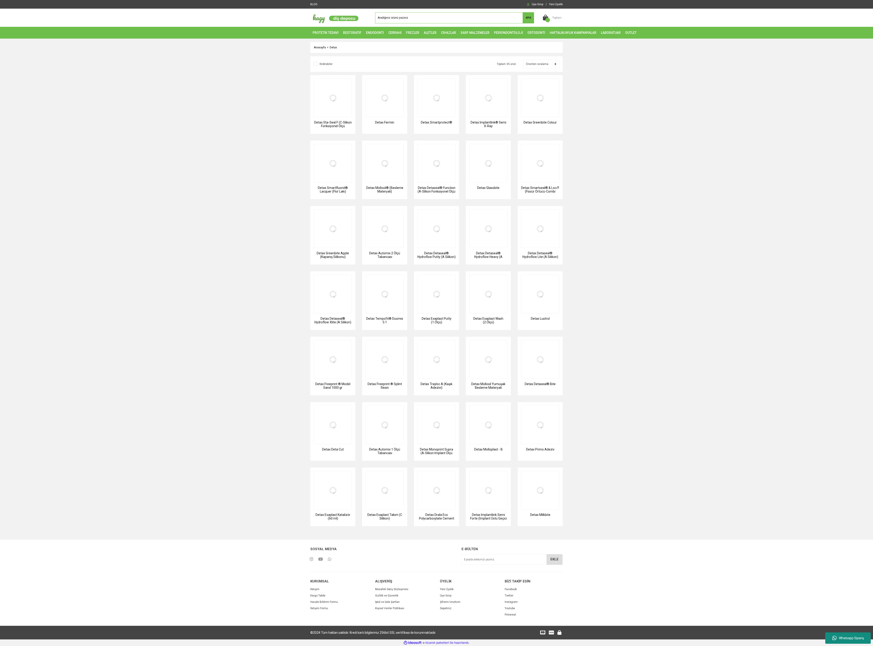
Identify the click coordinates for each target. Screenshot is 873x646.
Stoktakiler (326, 64)
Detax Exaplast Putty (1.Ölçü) (437, 320)
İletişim (314, 589)
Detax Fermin (384, 122)
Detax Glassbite (488, 188)
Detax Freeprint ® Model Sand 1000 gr (332, 385)
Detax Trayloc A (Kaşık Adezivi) (436, 385)
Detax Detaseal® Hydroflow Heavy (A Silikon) (488, 255)
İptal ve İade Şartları (387, 602)
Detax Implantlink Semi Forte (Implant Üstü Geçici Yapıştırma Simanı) (488, 516)
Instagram (511, 602)
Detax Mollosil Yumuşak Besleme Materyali (488, 385)
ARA (528, 17)
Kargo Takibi (317, 595)
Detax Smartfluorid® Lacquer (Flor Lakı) (333, 189)
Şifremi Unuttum (450, 602)
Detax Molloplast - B (488, 449)
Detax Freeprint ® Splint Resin (385, 385)
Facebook (511, 589)
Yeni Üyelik (447, 589)
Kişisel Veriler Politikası (389, 608)
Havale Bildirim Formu (324, 602)
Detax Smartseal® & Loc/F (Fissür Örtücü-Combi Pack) (540, 189)
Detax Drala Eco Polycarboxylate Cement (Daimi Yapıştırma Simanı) (436, 516)
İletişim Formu (319, 608)
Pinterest (510, 614)
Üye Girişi (446, 595)
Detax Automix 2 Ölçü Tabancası (384, 255)
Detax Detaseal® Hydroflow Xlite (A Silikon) (332, 320)
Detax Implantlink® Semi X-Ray (488, 124)
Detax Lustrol (540, 318)
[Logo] (334, 17)
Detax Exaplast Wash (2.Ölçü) (488, 320)
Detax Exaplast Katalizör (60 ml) (333, 516)
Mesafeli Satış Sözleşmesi (391, 589)
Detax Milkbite (540, 515)
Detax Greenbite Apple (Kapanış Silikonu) (333, 255)
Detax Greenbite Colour (540, 122)
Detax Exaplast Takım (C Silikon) (384, 516)
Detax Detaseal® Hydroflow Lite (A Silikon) (540, 255)
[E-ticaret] (436, 643)
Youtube (510, 608)
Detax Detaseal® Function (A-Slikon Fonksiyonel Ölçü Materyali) (436, 189)
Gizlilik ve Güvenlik (386, 595)
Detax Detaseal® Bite (540, 384)
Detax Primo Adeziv (540, 449)
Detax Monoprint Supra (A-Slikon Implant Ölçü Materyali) (436, 451)
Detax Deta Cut (333, 449)
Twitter (509, 595)
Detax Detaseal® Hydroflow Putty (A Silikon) (436, 255)
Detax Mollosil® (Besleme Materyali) (384, 189)
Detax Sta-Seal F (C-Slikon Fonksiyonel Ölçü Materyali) (333, 124)
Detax (333, 47)
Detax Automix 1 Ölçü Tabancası (384, 451)
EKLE (554, 559)
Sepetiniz (446, 608)
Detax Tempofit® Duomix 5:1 (384, 320)
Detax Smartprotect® (436, 122)
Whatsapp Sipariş (851, 638)
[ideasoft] (413, 643)
